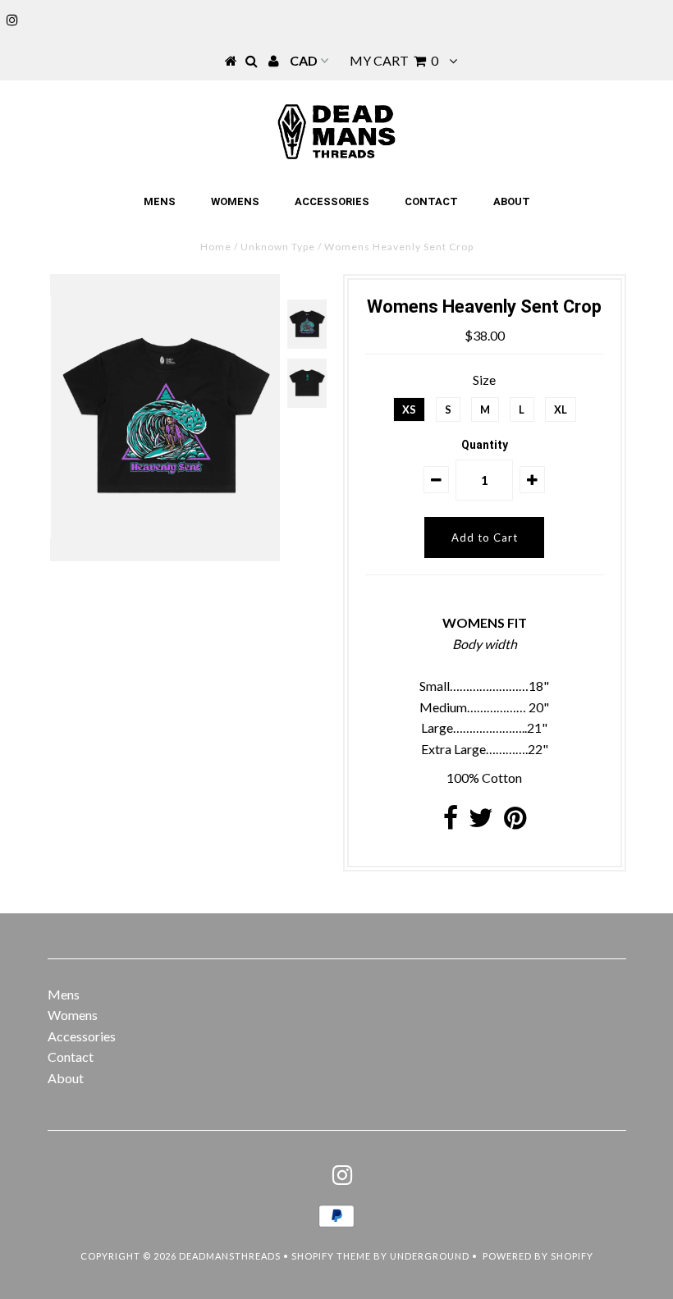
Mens (160, 201)
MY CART (394, 60)
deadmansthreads (230, 1256)
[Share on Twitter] (481, 822)
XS (409, 409)
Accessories (332, 201)
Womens (235, 201)
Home (215, 246)
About (511, 201)
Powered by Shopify (538, 1256)
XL (560, 409)
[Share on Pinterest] (515, 822)
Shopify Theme (331, 1256)
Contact (431, 201)
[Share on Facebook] (450, 822)
